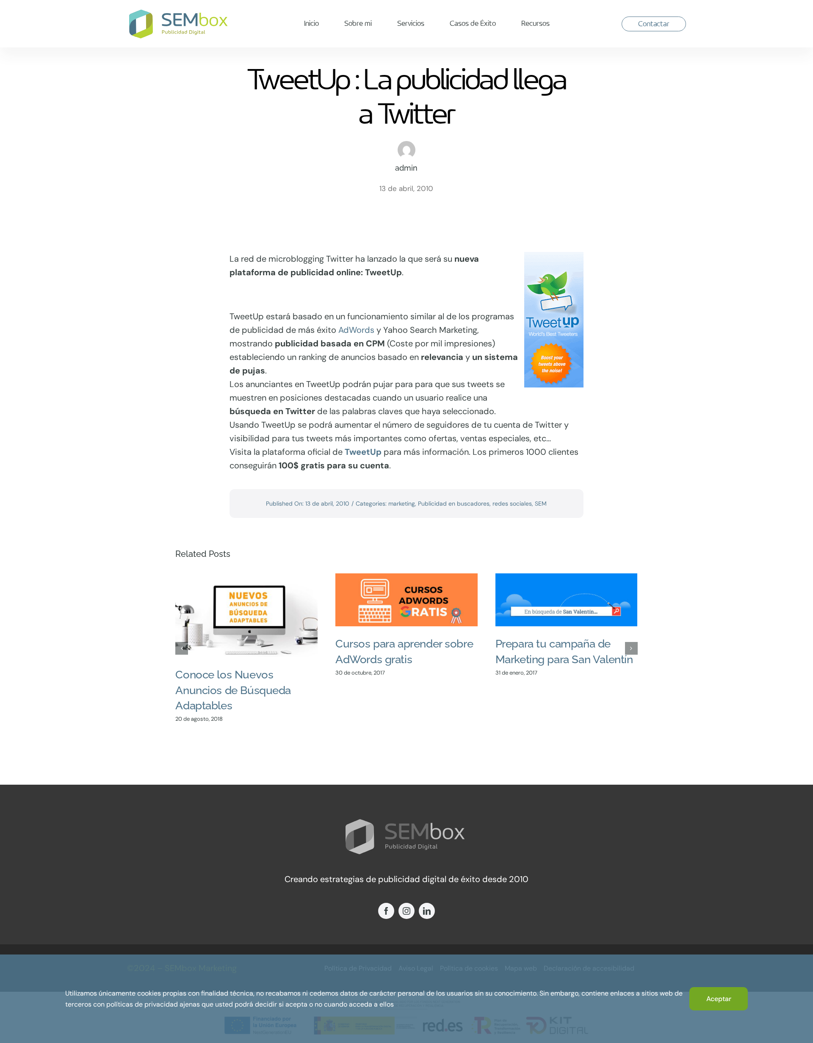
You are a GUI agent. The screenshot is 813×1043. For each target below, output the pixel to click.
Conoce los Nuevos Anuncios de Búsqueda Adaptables (233, 690)
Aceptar (718, 998)
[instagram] (406, 911)
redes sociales (512, 503)
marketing (401, 503)
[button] (181, 648)
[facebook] (386, 911)
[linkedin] (427, 911)
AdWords (356, 329)
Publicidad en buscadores (453, 503)
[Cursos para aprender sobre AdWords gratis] (406, 599)
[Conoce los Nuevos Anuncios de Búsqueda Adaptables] (246, 615)
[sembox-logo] (179, 12)
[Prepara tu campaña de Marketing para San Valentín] (566, 599)
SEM (541, 503)
